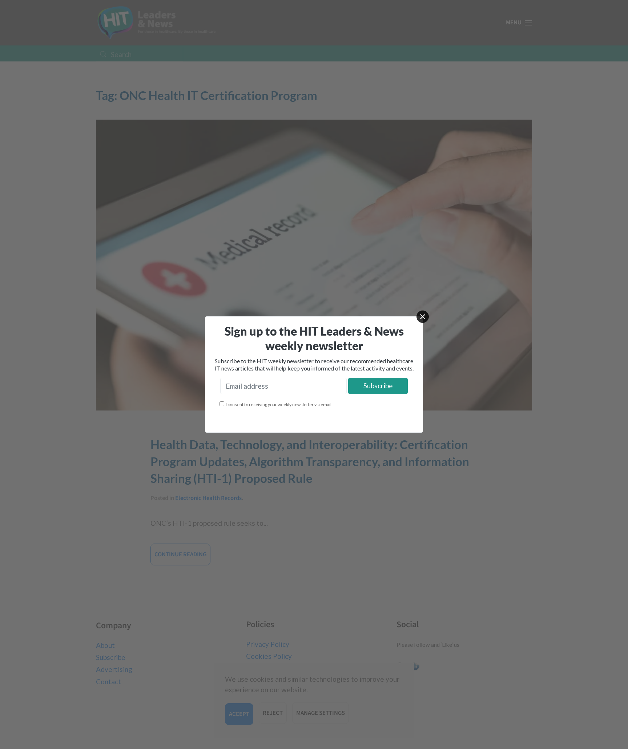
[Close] (422, 317)
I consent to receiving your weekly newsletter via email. (279, 404)
